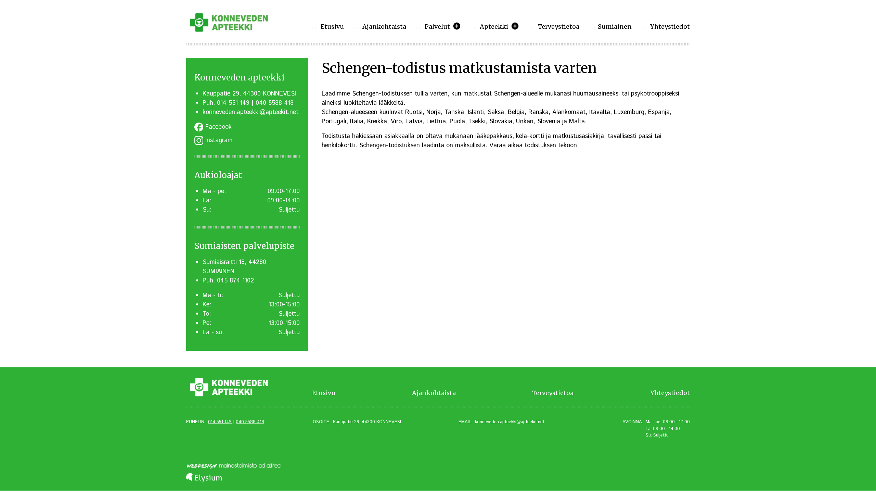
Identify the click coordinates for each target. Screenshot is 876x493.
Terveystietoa (558, 26)
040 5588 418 (275, 103)
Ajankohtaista (384, 26)
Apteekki (494, 26)
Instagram (218, 140)
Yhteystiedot (670, 26)
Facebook (217, 127)
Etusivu (332, 26)
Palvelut (437, 26)
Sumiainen (615, 26)
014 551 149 (233, 103)
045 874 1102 (235, 280)
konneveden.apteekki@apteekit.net (250, 112)
